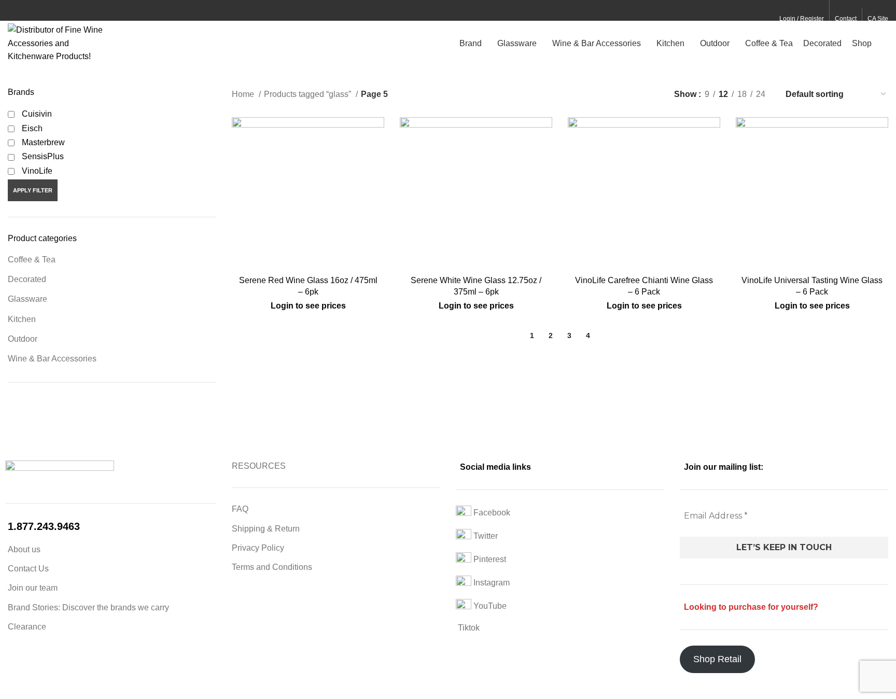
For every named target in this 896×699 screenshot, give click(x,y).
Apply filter (32, 190)
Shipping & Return (266, 528)
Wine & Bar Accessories (52, 358)
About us (24, 549)
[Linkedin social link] (49, 11)
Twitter (484, 536)
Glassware (27, 299)
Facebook (490, 512)
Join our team (33, 587)
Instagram (490, 582)
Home (244, 94)
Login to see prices (308, 305)
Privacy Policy (258, 547)
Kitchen (22, 319)
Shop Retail (717, 659)
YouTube (489, 606)
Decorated (27, 279)
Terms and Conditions (272, 567)
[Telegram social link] (61, 11)
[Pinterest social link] (38, 11)
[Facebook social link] (14, 11)
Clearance (27, 626)
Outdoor (22, 338)
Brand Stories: (35, 607)
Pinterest (488, 559)
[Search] (885, 43)
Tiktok (468, 627)
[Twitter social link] (26, 11)
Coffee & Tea (31, 259)
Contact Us (28, 568)
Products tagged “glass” (308, 94)
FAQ (240, 509)
